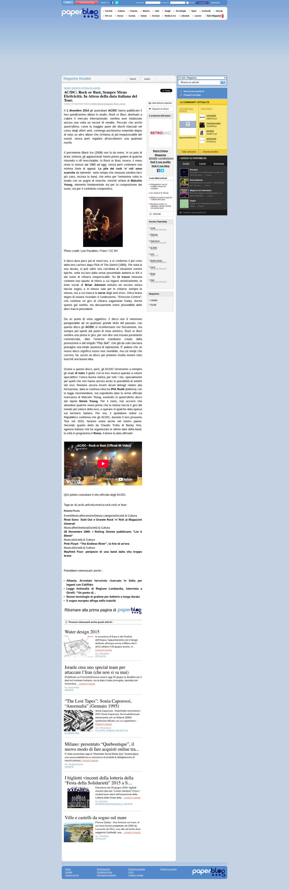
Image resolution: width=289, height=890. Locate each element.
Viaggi (167, 11)
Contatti (68, 872)
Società (153, 304)
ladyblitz (210, 131)
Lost (152, 253)
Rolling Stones (156, 260)
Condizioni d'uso (104, 872)
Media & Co (170, 16)
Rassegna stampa (136, 869)
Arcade (186, 163)
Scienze (156, 16)
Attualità (154, 300)
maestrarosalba (213, 123)
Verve (153, 266)
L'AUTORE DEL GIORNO (186, 110)
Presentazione (103, 869)
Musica (146, 11)
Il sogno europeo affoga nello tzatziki (91, 600)
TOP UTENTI (206, 109)
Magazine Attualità (77, 78)
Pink (152, 280)
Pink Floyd (155, 240)
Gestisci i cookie (135, 875)
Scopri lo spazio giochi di (194, 212)
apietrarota (211, 139)
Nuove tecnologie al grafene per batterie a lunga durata (103, 596)
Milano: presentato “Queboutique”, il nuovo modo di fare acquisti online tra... (102, 746)
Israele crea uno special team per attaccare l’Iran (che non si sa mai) (97, 669)
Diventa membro (210, 152)
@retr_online (119, 104)
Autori (147, 79)
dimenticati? (215, 2)
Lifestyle (185, 16)
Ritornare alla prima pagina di (91, 610)
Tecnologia (181, 11)
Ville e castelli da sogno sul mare (95, 817)
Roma (153, 273)
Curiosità (206, 11)
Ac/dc (153, 227)
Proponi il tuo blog (192, 95)
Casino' (202, 163)
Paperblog (80, 13)
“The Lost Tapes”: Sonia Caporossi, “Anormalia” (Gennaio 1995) (98, 703)
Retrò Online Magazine (102, 104)
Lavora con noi (72, 875)
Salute (144, 16)
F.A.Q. (131, 872)
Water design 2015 (82, 631)
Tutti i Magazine (214, 16)
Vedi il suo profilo (160, 162)
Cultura (121, 11)
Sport (194, 11)
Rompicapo (219, 163)
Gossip (219, 11)
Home (68, 3)
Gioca (209, 175)
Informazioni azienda (106, 875)
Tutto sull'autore (189, 152)
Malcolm (154, 234)
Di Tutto (154, 247)
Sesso (120, 16)
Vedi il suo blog (160, 166)
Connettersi (202, 3)
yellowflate (211, 115)
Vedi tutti (157, 214)
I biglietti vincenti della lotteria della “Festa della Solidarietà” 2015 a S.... (99, 780)
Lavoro (198, 16)
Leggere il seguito (103, 650)
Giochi (133, 79)
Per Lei (108, 16)
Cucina (132, 16)
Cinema (133, 11)
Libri (157, 11)
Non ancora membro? (194, 91)
